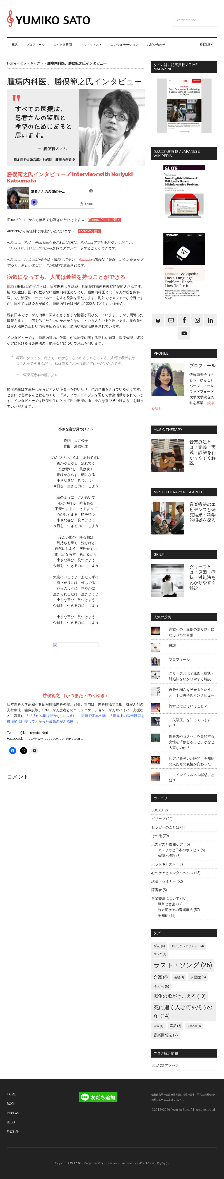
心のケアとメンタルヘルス (172, 873)
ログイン (163, 1163)
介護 (161, 977)
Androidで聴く (89, 231)
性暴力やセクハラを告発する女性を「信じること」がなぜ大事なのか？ (191, 742)
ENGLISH (13, 1131)
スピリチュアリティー (187, 946)
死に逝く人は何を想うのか (183, 1011)
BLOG (11, 1122)
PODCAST (14, 1113)
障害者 (156, 890)
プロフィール (204, 365)
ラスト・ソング (183, 965)
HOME (11, 1094)
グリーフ (158, 819)
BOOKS (157, 810)
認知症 (163, 915)
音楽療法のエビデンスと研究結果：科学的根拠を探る (202, 512)
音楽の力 (194, 1026)
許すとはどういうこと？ (188, 706)
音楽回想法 (166, 1035)
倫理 (179, 977)
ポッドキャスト (31, 63)
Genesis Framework (122, 1163)
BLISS (12, 286)
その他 (156, 836)
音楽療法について (165, 898)
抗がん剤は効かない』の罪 (53, 716)
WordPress (146, 1163)
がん (159, 946)
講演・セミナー (163, 881)
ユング (160, 954)
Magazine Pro (93, 1163)
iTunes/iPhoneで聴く (104, 220)
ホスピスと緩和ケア (167, 844)
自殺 (158, 1026)
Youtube (84, 260)
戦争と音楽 (166, 904)
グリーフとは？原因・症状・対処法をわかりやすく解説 (202, 577)
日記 (172, 646)
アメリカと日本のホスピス (179, 850)
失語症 (198, 977)
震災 (175, 1026)
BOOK (11, 1103)
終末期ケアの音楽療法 (175, 910)
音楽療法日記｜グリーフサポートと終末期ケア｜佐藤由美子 (48, 18)
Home (11, 63)
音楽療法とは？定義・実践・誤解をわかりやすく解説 (202, 452)
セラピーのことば (165, 827)
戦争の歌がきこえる (180, 996)
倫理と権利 (166, 856)
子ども (161, 986)
